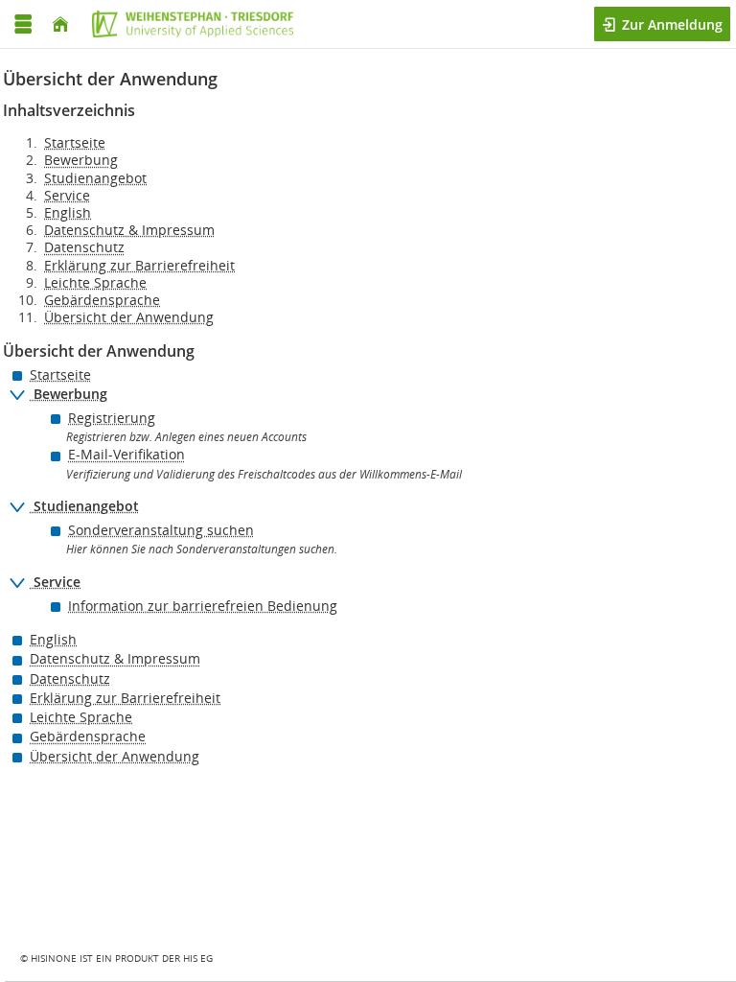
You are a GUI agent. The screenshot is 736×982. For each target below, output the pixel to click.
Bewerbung (81, 160)
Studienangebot (95, 178)
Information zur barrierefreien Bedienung (202, 605)
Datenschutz (84, 247)
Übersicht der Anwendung (129, 317)
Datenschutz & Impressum (129, 230)
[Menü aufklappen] (23, 24)
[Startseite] (60, 24)
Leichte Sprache (95, 282)
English (67, 212)
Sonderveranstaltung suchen (161, 530)
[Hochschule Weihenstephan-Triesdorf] (187, 24)
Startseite (74, 142)
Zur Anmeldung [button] (670, 24)
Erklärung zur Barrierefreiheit (139, 265)
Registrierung (111, 418)
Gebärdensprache (102, 300)
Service (67, 195)
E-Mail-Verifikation (126, 454)
